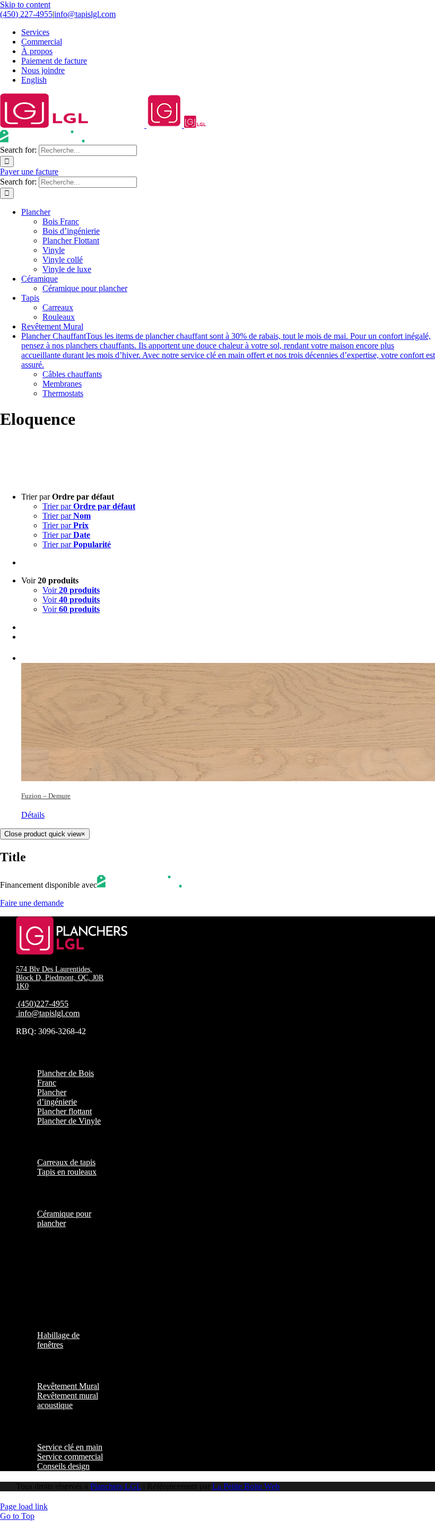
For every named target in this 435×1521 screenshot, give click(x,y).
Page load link (24, 1506)
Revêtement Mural (68, 1386)
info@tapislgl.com (85, 14)
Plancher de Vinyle (69, 1120)
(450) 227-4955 (26, 14)
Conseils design (63, 1466)
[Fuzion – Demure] (228, 715)
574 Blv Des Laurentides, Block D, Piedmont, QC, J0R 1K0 (59, 977)
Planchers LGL (115, 1486)
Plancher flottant (64, 1111)
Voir (71, 590)
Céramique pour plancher (64, 1218)
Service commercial (70, 1456)
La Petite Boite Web (246, 1486)
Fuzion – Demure (46, 796)
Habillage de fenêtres (58, 1340)
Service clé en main (69, 1447)
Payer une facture (29, 171)
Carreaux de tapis (66, 1162)
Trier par (88, 506)
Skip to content (25, 4)
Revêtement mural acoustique (67, 1400)
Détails (33, 814)
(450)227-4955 (43, 1003)
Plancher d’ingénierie (57, 1097)
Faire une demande (32, 902)
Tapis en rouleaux (67, 1171)
